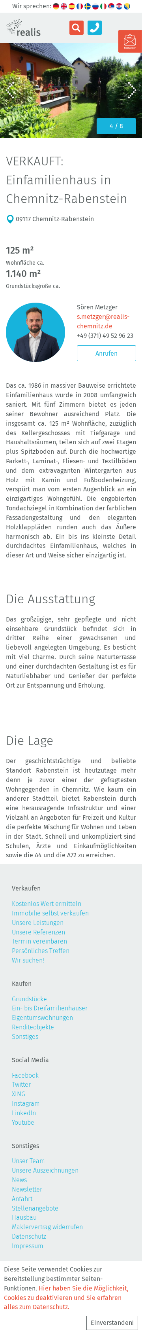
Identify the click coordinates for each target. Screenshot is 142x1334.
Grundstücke (29, 999)
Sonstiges (25, 1036)
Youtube (23, 1122)
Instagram (26, 1103)
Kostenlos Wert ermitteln (46, 904)
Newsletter (27, 1189)
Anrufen (106, 353)
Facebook (25, 1075)
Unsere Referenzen (38, 932)
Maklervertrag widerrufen (47, 1227)
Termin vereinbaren (39, 941)
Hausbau (24, 1217)
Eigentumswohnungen (42, 1017)
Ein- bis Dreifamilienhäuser (50, 1008)
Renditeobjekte (33, 1027)
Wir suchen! (28, 960)
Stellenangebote (35, 1208)
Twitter (21, 1084)
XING (18, 1094)
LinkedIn (24, 1113)
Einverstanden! (112, 1322)
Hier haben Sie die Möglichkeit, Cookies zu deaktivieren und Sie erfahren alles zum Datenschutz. (66, 1298)
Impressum (27, 1246)
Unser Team (28, 1161)
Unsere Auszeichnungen (45, 1170)
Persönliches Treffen (40, 951)
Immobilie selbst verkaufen (50, 913)
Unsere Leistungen (38, 923)
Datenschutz (29, 1236)
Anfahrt (22, 1199)
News (19, 1180)
